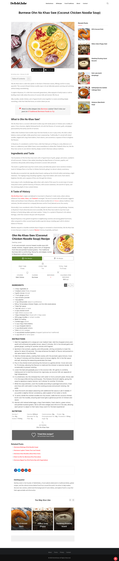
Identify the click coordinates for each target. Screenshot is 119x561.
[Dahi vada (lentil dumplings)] (84, 78)
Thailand (35, 198)
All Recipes (59, 3)
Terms (56, 552)
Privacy (62, 552)
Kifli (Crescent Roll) (97, 29)
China (27, 198)
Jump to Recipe (38, 70)
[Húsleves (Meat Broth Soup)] (84, 107)
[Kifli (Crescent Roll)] (84, 34)
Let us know (41, 436)
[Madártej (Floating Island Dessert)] (84, 64)
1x (65, 285)
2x (68, 285)
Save (30, 470)
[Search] (107, 3)
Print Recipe (50, 70)
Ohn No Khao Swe (17, 196)
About (78, 3)
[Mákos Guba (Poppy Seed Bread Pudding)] (84, 49)
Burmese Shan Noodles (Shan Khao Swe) (27, 453)
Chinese (56, 201)
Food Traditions (69, 3)
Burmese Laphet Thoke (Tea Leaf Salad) (27, 450)
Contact (85, 3)
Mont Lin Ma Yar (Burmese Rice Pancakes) (27, 457)
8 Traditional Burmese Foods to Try (41, 111)
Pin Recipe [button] (59, 258)
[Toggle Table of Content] (27, 78)
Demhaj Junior (19, 480)
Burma (37, 230)
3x (72, 285)
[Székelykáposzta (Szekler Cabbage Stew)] (84, 93)
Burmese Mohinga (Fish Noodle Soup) (26, 447)
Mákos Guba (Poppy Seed (99, 44)
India (22, 198)
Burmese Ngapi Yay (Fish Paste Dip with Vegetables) (31, 460)
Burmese (44, 109)
